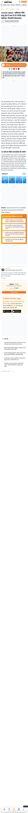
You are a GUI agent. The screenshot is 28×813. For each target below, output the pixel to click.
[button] (14, 54)
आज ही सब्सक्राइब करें (14, 292)
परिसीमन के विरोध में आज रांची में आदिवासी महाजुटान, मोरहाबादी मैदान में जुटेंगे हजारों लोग (14, 220)
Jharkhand (12, 9)
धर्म (23, 301)
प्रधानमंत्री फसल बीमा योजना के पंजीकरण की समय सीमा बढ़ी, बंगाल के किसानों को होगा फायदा (14, 343)
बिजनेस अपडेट (18, 301)
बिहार (8, 5)
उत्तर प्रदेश (13, 5)
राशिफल (9, 303)
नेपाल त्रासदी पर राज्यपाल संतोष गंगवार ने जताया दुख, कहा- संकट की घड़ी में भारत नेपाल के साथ (14, 227)
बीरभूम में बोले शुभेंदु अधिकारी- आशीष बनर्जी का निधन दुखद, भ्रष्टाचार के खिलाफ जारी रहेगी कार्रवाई (15, 353)
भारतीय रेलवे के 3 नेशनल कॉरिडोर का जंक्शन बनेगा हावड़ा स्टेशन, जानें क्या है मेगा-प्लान (14, 358)
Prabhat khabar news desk (12, 21)
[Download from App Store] (16, 311)
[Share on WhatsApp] (9, 69)
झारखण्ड (4, 5)
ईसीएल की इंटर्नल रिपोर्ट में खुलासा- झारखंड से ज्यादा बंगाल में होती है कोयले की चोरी (15, 348)
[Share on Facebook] (12, 69)
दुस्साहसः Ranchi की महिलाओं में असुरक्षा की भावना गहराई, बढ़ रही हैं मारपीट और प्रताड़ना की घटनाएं (14, 234)
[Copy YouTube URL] (14, 69)
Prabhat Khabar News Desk (14, 270)
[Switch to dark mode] (20, 2)
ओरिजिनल (24, 5)
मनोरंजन (12, 301)
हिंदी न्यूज (13, 305)
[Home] (8, 2)
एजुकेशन (7, 301)
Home (2, 9)
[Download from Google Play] (7, 311)
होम (1, 5)
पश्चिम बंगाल (18, 5)
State (7, 9)
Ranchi (18, 9)
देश (3, 301)
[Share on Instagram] (16, 69)
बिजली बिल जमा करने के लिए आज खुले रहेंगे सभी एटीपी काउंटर (14, 240)
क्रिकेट (4, 303)
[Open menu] (2, 2)
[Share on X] (18, 69)
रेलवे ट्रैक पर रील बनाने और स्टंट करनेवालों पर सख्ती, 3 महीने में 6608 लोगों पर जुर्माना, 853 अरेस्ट (14, 365)
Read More (3, 278)
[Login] (14, 810)
